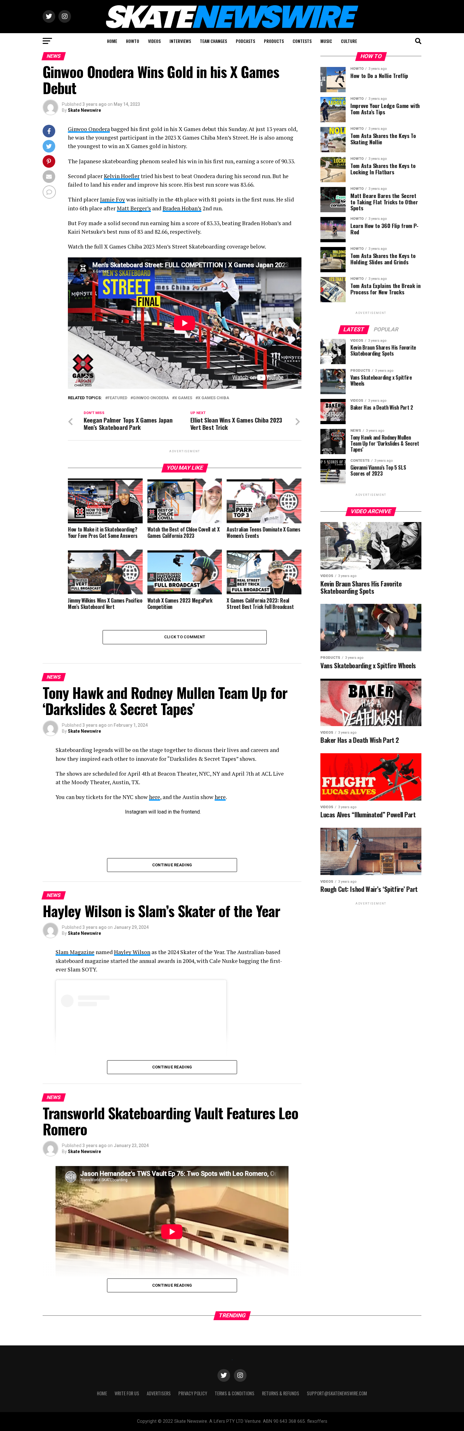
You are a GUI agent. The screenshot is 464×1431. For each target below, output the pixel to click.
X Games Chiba (213, 398)
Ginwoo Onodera (89, 129)
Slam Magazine (75, 952)
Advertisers (159, 1393)
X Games (183, 398)
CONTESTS (302, 41)
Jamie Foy (112, 199)
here (154, 797)
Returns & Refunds (280, 1393)
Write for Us (127, 1393)
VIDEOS (154, 41)
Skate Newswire (84, 110)
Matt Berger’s (134, 208)
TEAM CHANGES (213, 41)
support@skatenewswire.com (337, 1393)
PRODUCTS (274, 41)
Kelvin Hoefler (122, 176)
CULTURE (349, 41)
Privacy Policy (192, 1393)
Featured (117, 398)
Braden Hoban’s (182, 208)
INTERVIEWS (180, 41)
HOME (112, 41)
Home (102, 1393)
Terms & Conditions (234, 1393)
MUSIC (326, 41)
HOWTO (132, 41)
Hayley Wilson (132, 952)
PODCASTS (245, 41)
